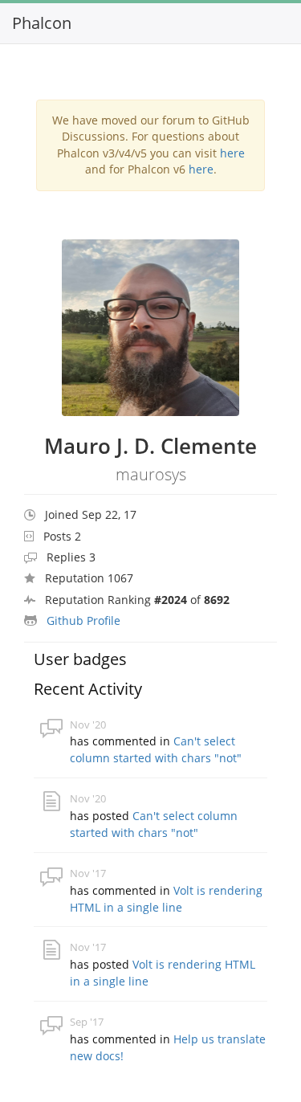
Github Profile (83, 620)
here (232, 153)
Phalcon (41, 23)
